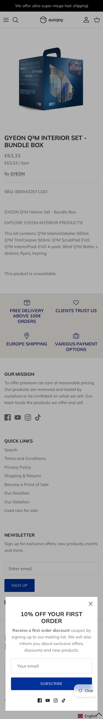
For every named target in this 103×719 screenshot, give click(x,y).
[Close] (91, 604)
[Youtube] (48, 700)
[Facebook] (40, 700)
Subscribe (51, 683)
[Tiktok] (64, 700)
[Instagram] (56, 700)
